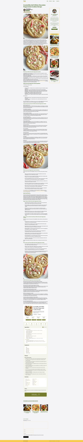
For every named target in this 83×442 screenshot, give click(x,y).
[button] (45, 329)
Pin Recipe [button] (39, 314)
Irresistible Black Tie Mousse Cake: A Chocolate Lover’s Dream (54, 81)
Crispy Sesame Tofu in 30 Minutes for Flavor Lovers (44, 412)
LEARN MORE (54, 29)
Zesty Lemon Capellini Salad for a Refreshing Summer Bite (36, 412)
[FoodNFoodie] (24, 1)
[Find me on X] (53, 27)
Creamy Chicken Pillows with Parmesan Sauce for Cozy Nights (27, 412)
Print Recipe (35, 314)
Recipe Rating (25, 420)
